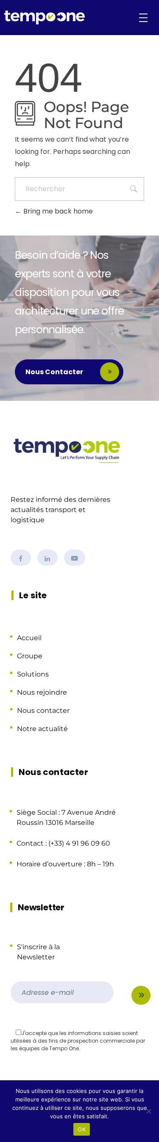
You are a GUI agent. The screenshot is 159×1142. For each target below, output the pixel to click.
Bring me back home (57, 211)
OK (82, 1129)
